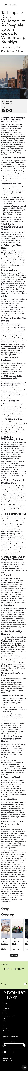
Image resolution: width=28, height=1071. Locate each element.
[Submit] (25, 984)
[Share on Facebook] (10, 110)
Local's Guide (7, 103)
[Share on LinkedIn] (7, 110)
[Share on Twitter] (3, 110)
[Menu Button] (24, 1067)
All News (14, 955)
